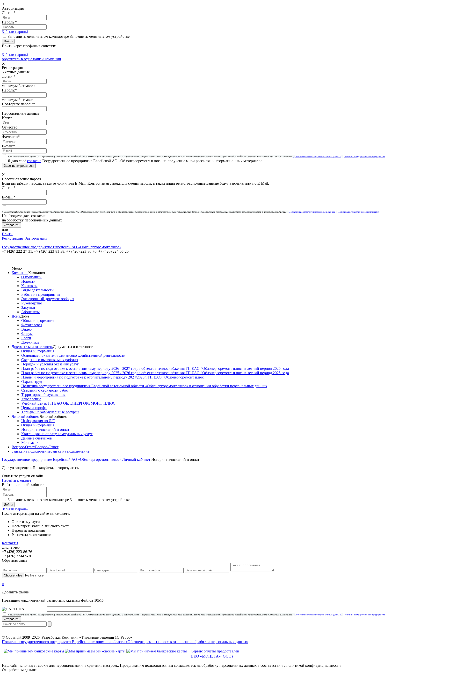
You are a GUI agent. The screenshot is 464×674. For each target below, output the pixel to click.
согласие (34, 161)
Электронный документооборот (47, 299)
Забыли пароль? (15, 32)
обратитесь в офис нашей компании (31, 59)
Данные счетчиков (36, 438)
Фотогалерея (31, 325)
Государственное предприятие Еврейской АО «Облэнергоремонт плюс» (62, 459)
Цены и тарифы (34, 408)
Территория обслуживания (43, 395)
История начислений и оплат (45, 429)
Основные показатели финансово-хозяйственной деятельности (73, 355)
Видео (26, 329)
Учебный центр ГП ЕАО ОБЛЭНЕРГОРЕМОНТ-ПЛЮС (68, 403)
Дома (16, 316)
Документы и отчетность (32, 347)
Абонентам (30, 312)
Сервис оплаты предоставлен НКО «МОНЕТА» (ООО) (215, 653)
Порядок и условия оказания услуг (50, 364)
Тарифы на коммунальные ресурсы (50, 412)
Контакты (29, 286)
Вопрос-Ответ (23, 447)
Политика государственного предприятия (364, 156)
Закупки (28, 307)
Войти (7, 234)
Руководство (31, 303)
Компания (20, 273)
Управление (31, 399)
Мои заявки (31, 442)
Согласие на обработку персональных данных (318, 156)
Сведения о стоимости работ (45, 390)
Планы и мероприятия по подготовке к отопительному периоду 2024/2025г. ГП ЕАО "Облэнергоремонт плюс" (113, 377)
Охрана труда (32, 381)
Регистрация (12, 238)
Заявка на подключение (31, 451)
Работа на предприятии (40, 294)
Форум (27, 334)
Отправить (11, 619)
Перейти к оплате (16, 480)
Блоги (26, 338)
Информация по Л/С (38, 421)
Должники (30, 342)
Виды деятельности (37, 290)
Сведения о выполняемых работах (49, 360)
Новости (28, 281)
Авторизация (36, 238)
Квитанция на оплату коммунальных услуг (57, 434)
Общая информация (37, 320)
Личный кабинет (26, 416)
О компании (31, 277)
